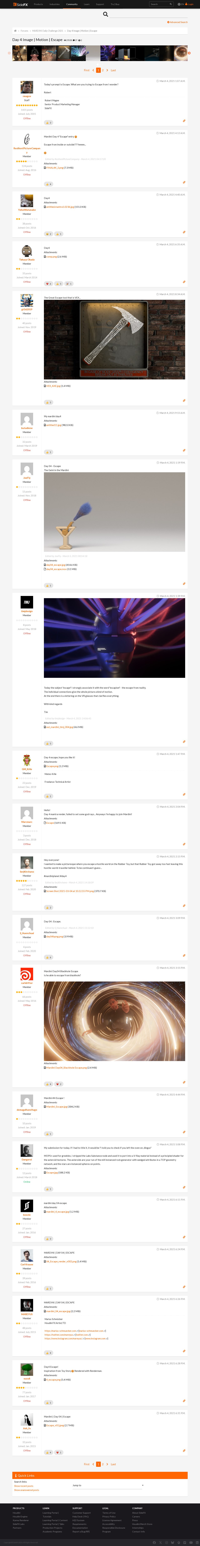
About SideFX (139, 1512)
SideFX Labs (19, 1524)
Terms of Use (108, 1512)
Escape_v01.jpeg (55, 1425)
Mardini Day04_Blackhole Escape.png (66, 1067)
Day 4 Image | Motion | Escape (82, 30)
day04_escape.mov (56, 568)
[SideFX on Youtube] (191, 1542)
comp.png (51, 256)
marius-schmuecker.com (91, 1331)
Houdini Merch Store (142, 1524)
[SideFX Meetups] (178, 1542)
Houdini (16, 1512)
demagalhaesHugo (27, 1109)
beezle (27, 1214)
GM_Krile (27, 769)
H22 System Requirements (79, 1522)
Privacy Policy (109, 1516)
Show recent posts (23, 1485)
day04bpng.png (54, 936)
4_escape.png (53, 1379)
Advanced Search (179, 22)
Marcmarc (26, 821)
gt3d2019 (26, 309)
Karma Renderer (21, 1520)
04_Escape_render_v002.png (61, 1261)
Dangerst (27, 1159)
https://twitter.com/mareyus (59, 1334)
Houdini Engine (20, 1516)
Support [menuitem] (100, 4)
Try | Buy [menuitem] (115, 4)
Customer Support (81, 1512)
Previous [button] (9, 53)
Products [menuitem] (38, 4)
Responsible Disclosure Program (113, 1529)
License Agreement (112, 1520)
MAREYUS (26, 1314)
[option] (19, 53)
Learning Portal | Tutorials (51, 1514)
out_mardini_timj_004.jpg (59, 726)
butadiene (27, 428)
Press (135, 1520)
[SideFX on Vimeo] (184, 1542)
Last (113, 70)
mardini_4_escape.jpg (57, 1211)
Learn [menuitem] (87, 4)
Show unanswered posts (26, 1490)
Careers (136, 1516)
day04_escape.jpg (55, 564)
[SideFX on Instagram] (166, 1542)
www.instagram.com (95, 1338)
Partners (17, 1527)
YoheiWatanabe (27, 209)
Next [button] (189, 53)
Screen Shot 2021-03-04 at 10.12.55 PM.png (70, 890)
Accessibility (108, 1524)
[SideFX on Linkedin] (197, 1542)
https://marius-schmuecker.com (60, 1331)
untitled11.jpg (53, 424)
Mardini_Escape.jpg (56, 1106)
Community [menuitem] (72, 4)
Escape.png (52, 766)
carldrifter (27, 983)
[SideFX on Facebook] (154, 1542)
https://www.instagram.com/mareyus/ (63, 1338)
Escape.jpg (52, 1172)
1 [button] (98, 65)
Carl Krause (27, 1264)
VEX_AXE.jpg (53, 385)
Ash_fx (27, 1428)
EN (182, 4)
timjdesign (27, 611)
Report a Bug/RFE (81, 1531)
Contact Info (138, 1531)
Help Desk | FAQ (80, 1516)
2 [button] (100, 65)
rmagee (27, 96)
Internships (138, 1527)
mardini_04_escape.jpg (58, 1311)
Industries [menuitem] (55, 4)
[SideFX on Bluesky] (172, 1542)
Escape (50, 822)
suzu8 (27, 1378)
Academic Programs (52, 1531)
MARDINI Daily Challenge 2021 (47, 30)
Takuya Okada (27, 259)
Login (190, 4)
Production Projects (52, 1527)
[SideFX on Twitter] (160, 1542)
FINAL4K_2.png (54, 167)
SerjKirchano (27, 871)
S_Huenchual (27, 933)
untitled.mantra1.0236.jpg (60, 206)
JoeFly (26, 477)
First (87, 70)
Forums (24, 30)
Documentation (80, 1527)
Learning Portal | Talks (53, 1524)
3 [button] (102, 65)
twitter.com (82, 1334)
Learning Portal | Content (55, 1520)
